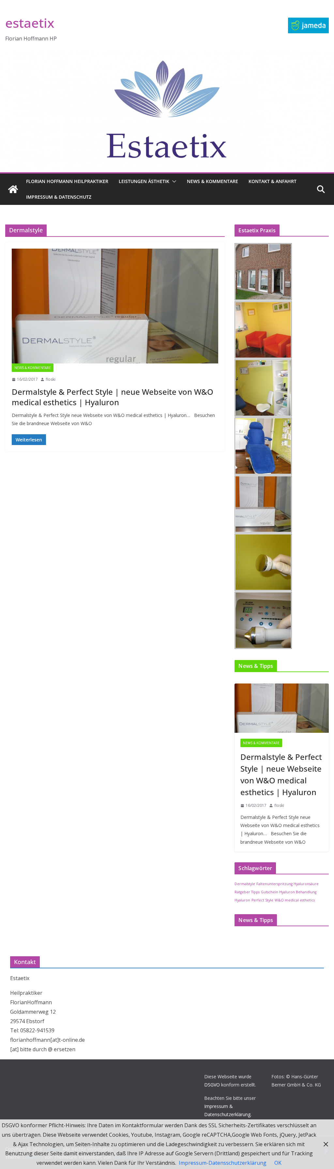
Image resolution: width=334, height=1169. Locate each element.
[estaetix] (13, 189)
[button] (172, 181)
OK (277, 1162)
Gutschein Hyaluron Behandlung (288, 892)
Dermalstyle (245, 884)
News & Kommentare (212, 181)
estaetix (29, 23)
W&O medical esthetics (295, 900)
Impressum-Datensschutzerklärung (222, 1162)
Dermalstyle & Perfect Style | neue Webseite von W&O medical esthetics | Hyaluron (112, 396)
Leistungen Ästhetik (144, 181)
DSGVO (212, 1085)
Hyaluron (242, 900)
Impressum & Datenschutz (58, 197)
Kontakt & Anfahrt (272, 181)
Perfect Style (262, 900)
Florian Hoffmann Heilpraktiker (67, 181)
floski (50, 379)
